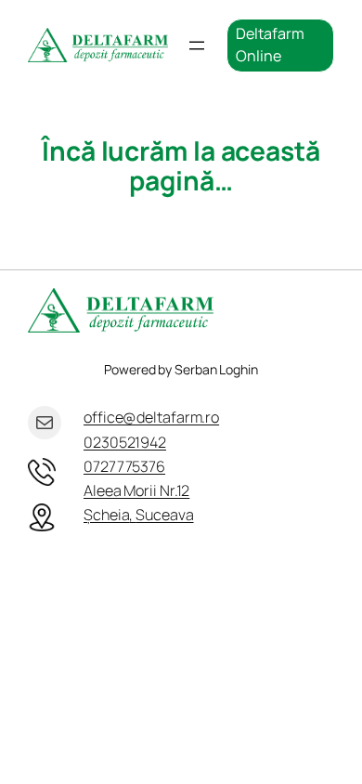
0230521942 (125, 442)
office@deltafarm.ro (151, 417)
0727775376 (124, 466)
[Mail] (44, 422)
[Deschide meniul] (197, 45)
